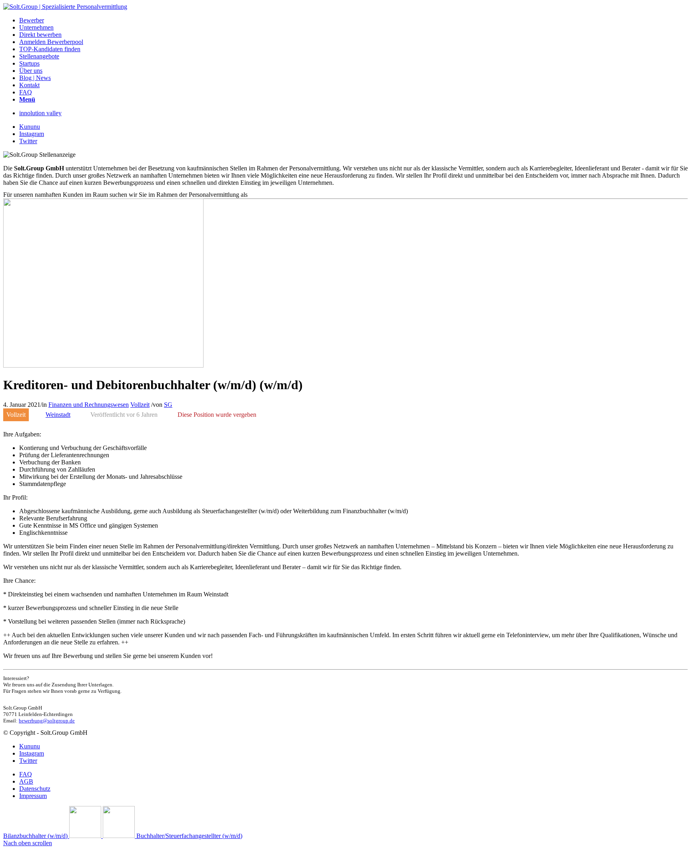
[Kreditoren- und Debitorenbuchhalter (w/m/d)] (103, 365)
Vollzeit (140, 404)
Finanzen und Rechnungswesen (88, 404)
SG (168, 404)
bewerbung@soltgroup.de (47, 721)
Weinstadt (58, 414)
